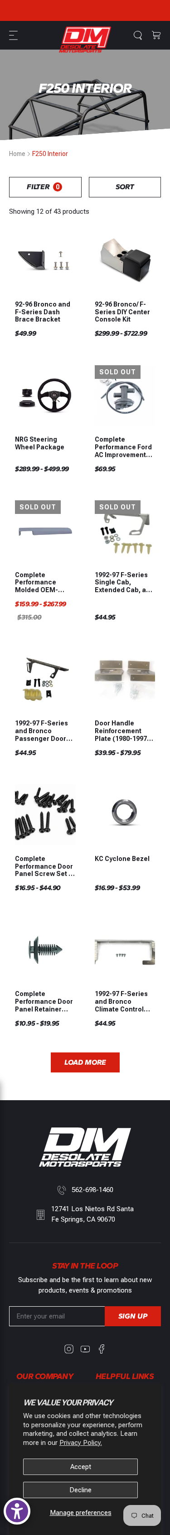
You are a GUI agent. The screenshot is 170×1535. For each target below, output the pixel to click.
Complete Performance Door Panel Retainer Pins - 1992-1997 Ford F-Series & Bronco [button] (44, 1001)
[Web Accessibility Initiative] (17, 1511)
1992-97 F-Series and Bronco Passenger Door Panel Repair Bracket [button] (41, 731)
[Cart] (156, 35)
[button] (14, 35)
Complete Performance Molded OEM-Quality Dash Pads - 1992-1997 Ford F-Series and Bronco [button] (44, 582)
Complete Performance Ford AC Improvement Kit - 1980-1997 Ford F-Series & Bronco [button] (123, 447)
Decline (80, 1490)
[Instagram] (68, 1349)
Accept (80, 1467)
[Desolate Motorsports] (85, 39)
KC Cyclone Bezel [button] (122, 858)
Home (17, 153)
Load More (85, 1062)
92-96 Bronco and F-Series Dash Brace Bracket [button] (42, 312)
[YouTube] (85, 1349)
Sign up (132, 1316)
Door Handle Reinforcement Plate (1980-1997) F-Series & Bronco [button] (123, 731)
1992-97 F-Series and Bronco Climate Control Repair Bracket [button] (121, 1001)
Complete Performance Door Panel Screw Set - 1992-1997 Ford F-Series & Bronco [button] (44, 866)
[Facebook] (101, 1349)
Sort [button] (125, 186)
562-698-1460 (92, 1190)
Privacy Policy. (80, 1443)
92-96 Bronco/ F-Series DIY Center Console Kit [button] (122, 312)
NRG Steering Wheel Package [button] (39, 443)
